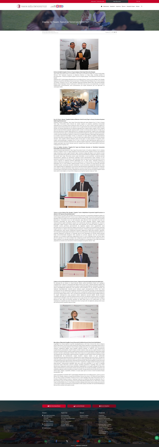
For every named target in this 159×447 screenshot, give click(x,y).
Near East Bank (65, 422)
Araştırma (118, 6)
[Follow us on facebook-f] (56, 441)
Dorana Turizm (65, 424)
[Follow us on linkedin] (110, 441)
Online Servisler (100, 1)
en (139, 1)
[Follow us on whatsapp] (45, 441)
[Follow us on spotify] (99, 441)
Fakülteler (101, 415)
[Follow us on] (67, 441)
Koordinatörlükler (103, 422)
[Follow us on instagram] (88, 441)
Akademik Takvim (103, 431)
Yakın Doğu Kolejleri (66, 421)
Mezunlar (93, 1)
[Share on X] (111, 32)
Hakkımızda (106, 6)
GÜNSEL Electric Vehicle (67, 425)
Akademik (112, 6)
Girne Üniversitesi (66, 417)
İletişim (137, 6)
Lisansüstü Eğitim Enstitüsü (105, 420)
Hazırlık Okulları (103, 421)
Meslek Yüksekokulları (104, 418)
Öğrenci (124, 6)
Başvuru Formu (84, 417)
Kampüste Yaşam (131, 6)
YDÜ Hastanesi (65, 415)
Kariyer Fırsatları (84, 415)
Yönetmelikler (102, 433)
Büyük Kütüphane (103, 427)
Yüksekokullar (102, 417)
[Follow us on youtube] (78, 441)
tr (137, 1)
